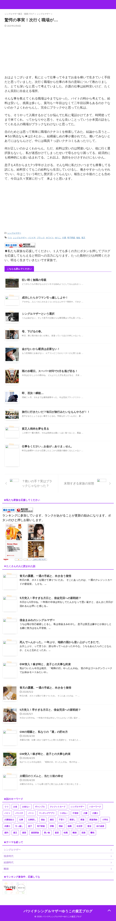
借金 (43, 819)
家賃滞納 (93, 819)
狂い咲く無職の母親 (34, 279)
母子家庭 (71, 237)
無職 (70, 826)
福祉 (78, 237)
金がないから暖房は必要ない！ (41, 348)
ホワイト (50, 237)
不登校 (75, 813)
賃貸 (57, 832)
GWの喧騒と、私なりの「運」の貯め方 (44, 731)
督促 (89, 826)
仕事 (21, 819)
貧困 (24, 832)
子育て (62, 819)
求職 (52, 826)
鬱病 (92, 832)
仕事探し (32, 819)
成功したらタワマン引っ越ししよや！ (45, 297)
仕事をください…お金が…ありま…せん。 (48, 446)
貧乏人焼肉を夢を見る (35, 428)
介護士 (95, 813)
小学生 (105, 819)
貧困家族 (35, 832)
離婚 (75, 832)
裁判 (6, 832)
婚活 (52, 819)
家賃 (82, 819)
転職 (66, 832)
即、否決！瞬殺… (33, 393)
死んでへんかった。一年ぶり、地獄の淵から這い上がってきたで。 (60, 642)
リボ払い (64, 813)
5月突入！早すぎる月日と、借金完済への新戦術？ (50, 598)
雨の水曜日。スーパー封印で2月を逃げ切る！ (50, 371)
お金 (15, 806)
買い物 (47, 832)
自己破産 (100, 826)
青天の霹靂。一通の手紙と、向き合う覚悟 (45, 575)
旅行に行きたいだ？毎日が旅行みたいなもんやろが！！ (56, 411)
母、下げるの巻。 (33, 331)
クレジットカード (58, 806)
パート (31, 813)
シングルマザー (14, 233)
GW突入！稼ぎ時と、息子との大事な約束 (45, 664)
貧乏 (83, 237)
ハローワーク (95, 806)
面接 (83, 832)
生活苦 (79, 826)
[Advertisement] (58, 52)
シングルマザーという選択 (38, 313)
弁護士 (7, 826)
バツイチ (32, 237)
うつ (10, 237)
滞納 (61, 826)
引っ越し (19, 826)
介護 (64, 237)
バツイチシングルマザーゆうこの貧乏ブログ (58, 911)
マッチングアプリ (47, 813)
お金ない (26, 806)
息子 (30, 826)
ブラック (41, 237)
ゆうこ (58, 237)
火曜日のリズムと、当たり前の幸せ (41, 776)
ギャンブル (40, 806)
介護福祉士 (9, 819)
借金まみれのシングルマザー (37, 620)
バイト (7, 813)
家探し (73, 819)
